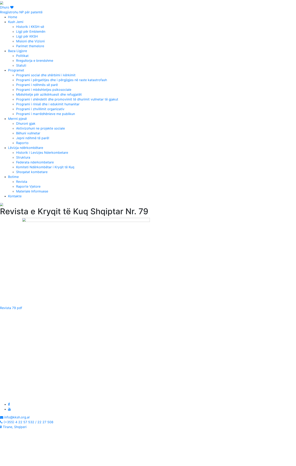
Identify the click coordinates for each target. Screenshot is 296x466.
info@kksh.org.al (16, 417)
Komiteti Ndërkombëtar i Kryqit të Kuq (45, 167)
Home (12, 17)
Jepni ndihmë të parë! (32, 138)
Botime (13, 177)
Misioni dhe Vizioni (30, 41)
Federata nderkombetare (35, 162)
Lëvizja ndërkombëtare (25, 148)
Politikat (22, 56)
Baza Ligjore (17, 51)
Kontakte (15, 196)
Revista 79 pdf (11, 308)
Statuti (21, 65)
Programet (16, 70)
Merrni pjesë (17, 119)
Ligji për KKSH (27, 36)
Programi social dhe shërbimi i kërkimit (46, 75)
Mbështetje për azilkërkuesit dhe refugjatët (49, 94)
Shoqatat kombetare (32, 172)
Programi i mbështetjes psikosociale (43, 90)
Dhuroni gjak (25, 123)
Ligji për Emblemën (30, 31)
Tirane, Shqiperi (14, 427)
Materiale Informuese (32, 191)
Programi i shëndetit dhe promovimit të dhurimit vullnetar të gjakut (67, 99)
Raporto (22, 143)
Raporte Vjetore (28, 186)
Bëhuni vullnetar (28, 133)
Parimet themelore (30, 46)
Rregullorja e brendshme (34, 61)
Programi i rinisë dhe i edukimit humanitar (48, 104)
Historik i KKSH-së (30, 27)
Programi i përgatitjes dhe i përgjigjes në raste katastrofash (61, 80)
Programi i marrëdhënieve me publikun (45, 114)
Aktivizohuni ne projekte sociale (40, 128)
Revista (21, 182)
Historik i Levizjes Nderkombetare (42, 152)
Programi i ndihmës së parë (37, 85)
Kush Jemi (15, 22)
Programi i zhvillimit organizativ (40, 109)
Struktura (23, 157)
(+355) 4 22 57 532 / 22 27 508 (28, 422)
